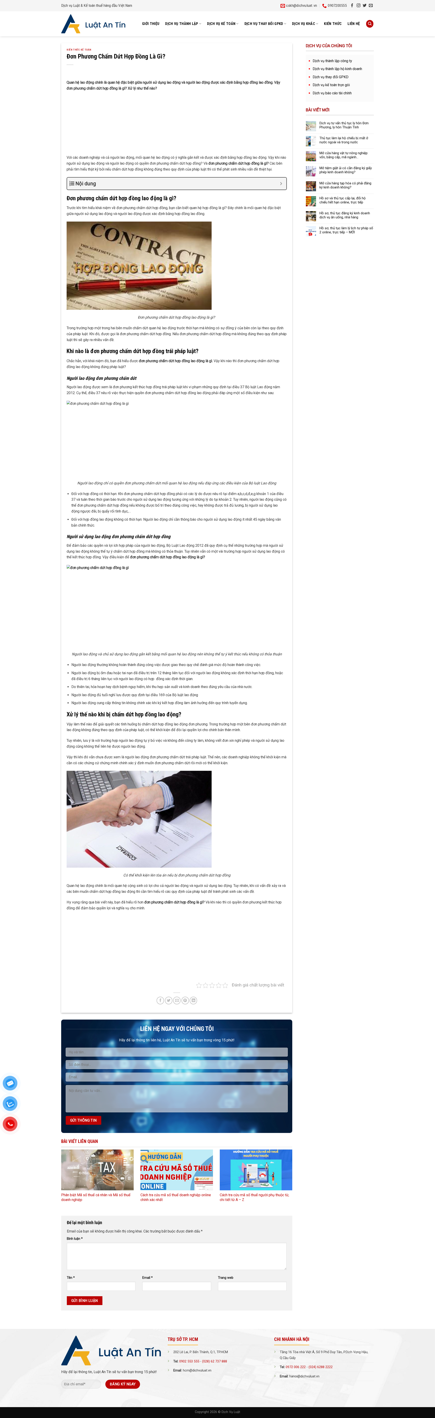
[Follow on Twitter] (365, 5)
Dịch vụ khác (303, 24)
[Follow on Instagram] (358, 5)
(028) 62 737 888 (214, 1361)
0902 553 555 (189, 1361)
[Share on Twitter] (168, 1000)
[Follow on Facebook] (352, 5)
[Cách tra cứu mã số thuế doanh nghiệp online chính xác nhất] (176, 1170)
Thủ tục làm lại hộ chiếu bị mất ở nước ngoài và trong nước (343, 140)
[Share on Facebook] (160, 1000)
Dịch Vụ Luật (231, 1412)
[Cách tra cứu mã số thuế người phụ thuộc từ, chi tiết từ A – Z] (256, 1170)
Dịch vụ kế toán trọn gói (331, 85)
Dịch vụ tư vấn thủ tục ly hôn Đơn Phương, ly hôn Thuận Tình (344, 125)
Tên (71, 1278)
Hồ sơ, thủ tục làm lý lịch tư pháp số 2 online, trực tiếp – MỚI (346, 230)
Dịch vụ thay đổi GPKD (330, 77)
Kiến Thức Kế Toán (79, 49)
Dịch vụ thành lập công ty (332, 61)
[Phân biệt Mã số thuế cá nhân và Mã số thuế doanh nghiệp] (97, 1170)
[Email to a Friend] (177, 1000)
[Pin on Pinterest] (185, 1000)
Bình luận (75, 1239)
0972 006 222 (296, 1367)
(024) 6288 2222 (321, 1367)
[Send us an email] (371, 5)
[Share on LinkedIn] (193, 1000)
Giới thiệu (150, 24)
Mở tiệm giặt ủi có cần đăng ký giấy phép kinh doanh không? (345, 170)
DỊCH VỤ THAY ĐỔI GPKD (263, 24)
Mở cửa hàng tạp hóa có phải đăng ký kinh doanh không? (345, 185)
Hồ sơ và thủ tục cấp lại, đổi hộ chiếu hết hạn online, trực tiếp (342, 200)
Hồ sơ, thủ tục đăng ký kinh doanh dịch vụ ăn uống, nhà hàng (344, 215)
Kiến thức (333, 24)
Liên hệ (354, 24)
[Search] (369, 23)
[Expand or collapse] (281, 183)
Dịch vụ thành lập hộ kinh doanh (337, 69)
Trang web (225, 1278)
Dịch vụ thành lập (181, 24)
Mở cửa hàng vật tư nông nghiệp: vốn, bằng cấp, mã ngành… (343, 155)
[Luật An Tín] (93, 24)
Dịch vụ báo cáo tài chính (332, 93)
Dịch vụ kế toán (221, 24)
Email (147, 1278)
